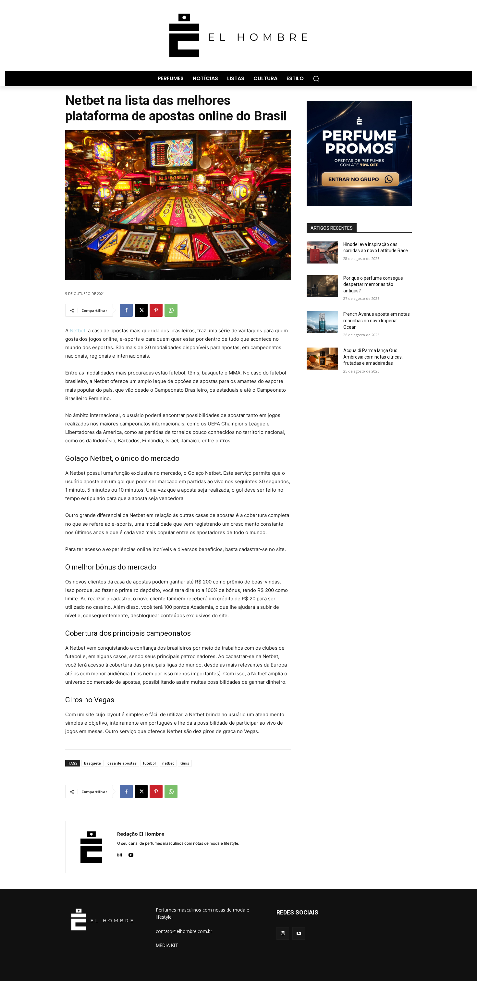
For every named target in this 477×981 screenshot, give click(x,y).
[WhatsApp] (171, 310)
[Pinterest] (156, 310)
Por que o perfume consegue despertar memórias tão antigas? (373, 284)
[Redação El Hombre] (91, 847)
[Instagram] (119, 853)
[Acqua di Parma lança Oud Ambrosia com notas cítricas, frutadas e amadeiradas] (322, 359)
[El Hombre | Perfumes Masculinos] (238, 35)
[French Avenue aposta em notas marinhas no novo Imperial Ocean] (322, 322)
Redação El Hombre (140, 833)
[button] (316, 78)
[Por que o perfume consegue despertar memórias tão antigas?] (322, 286)
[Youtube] (130, 853)
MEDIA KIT (167, 945)
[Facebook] (126, 310)
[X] (141, 310)
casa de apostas (122, 763)
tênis (184, 763)
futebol (149, 763)
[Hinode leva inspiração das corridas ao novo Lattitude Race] (322, 252)
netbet (168, 763)
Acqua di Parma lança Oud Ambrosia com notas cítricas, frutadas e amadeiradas (373, 357)
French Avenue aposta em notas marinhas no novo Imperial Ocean (376, 320)
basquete (92, 763)
